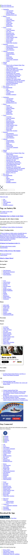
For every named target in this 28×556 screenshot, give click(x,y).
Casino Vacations (10, 30)
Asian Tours (6, 328)
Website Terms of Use (8, 552)
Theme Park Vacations (11, 42)
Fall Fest (5, 285)
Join (7, 89)
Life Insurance (9, 48)
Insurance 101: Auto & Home (13, 79)
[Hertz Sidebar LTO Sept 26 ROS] (11, 364)
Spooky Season (7, 297)
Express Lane (6, 283)
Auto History (9, 12)
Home (7, 55)
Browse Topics (10, 502)
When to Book (6, 343)
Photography (6, 296)
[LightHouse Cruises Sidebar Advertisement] (11, 227)
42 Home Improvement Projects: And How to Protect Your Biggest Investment (14, 374)
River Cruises (9, 40)
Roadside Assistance (11, 94)
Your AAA (6, 498)
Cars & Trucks (9, 10)
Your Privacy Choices (8, 551)
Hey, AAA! (6, 86)
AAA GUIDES (7, 509)
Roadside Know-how (11, 15)
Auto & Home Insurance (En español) (15, 80)
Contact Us (6, 504)
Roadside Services (7, 461)
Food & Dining (10, 52)
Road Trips (9, 41)
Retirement (9, 24)
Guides (5, 63)
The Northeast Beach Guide (13, 76)
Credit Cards (9, 23)
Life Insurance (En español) (13, 73)
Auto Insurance (10, 45)
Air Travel (8, 28)
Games (8, 61)
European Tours (10, 33)
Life (4, 444)
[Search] (0, 185)
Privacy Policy (6, 549)
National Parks (9, 35)
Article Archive (10, 501)
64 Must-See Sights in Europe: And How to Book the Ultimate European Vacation (15, 396)
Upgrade (8, 93)
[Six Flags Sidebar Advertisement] (11, 421)
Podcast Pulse (9, 58)
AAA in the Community (12, 59)
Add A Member (10, 91)
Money (5, 16)
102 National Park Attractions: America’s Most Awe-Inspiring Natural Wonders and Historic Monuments (14, 393)
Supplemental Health (8, 314)
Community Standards (11, 505)
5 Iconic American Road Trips (10, 390)
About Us (5, 500)
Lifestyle (5, 51)
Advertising (6, 508)
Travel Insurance (10, 49)
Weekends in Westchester (12, 70)
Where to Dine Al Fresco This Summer (10, 250)
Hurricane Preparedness (12, 83)
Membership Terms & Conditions (11, 554)
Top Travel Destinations (12, 68)
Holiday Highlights (8, 290)
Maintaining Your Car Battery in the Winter (11, 216)
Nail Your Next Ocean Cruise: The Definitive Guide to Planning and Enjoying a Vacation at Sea (15, 399)
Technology (9, 56)
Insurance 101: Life (11, 72)
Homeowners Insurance (12, 47)
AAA (4, 280)
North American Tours (11, 37)
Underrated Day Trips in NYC (13, 75)
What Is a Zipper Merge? (6, 258)
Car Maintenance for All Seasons (14, 82)
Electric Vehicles (10, 13)
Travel (4, 27)
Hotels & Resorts (10, 34)
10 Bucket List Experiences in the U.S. (10, 243)
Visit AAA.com (4, 196)
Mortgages (8, 22)
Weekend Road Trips (11, 77)
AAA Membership (7, 87)
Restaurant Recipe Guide (9, 381)
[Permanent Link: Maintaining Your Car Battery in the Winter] (6, 211)
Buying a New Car (11, 84)
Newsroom (6, 507)
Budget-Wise (9, 26)
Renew (8, 90)
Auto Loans (9, 19)
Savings (8, 17)
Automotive (6, 9)
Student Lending (10, 20)
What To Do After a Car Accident (14, 69)
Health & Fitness (10, 54)
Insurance (5, 44)
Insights (5, 293)
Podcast (5, 62)
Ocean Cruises (9, 38)
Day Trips (8, 31)
